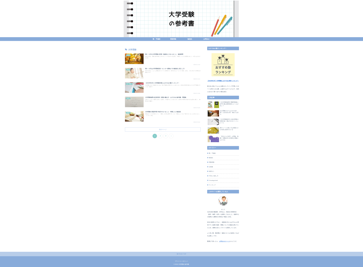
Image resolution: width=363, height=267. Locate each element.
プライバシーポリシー (181, 261)
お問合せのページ (224, 241)
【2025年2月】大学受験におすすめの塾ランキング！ (223, 81)
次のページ (163, 129)
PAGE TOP (182, 254)
